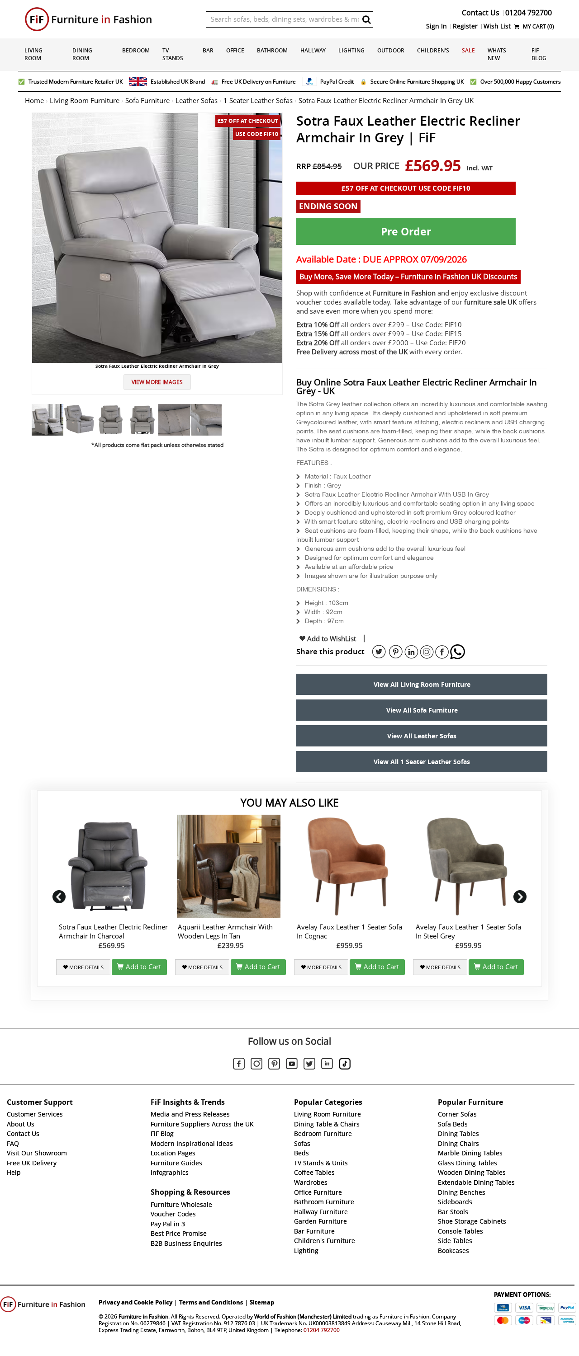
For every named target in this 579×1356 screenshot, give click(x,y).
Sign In (436, 26)
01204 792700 (322, 1330)
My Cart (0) (538, 26)
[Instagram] (256, 1065)
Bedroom (136, 50)
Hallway (313, 50)
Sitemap (262, 1302)
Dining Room (82, 54)
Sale (468, 50)
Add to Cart (143, 967)
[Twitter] (309, 1065)
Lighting (351, 50)
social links (379, 652)
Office (235, 50)
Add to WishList (330, 639)
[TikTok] (345, 1065)
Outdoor (390, 50)
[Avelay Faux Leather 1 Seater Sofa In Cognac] (349, 866)
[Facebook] (239, 1065)
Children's (433, 50)
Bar (208, 50)
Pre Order (406, 231)
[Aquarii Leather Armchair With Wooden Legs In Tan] (230, 866)
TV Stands (172, 54)
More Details (86, 967)
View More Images (157, 382)
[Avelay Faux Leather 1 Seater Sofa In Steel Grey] (468, 866)
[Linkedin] (327, 1065)
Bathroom (272, 50)
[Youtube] (292, 1065)
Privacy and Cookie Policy (135, 1302)
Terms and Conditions (211, 1302)
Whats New (497, 54)
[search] (366, 19)
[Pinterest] (274, 1065)
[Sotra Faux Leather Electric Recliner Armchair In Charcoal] (111, 866)
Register (465, 26)
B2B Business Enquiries (186, 1243)
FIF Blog (539, 54)
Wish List (497, 26)
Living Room (33, 54)
